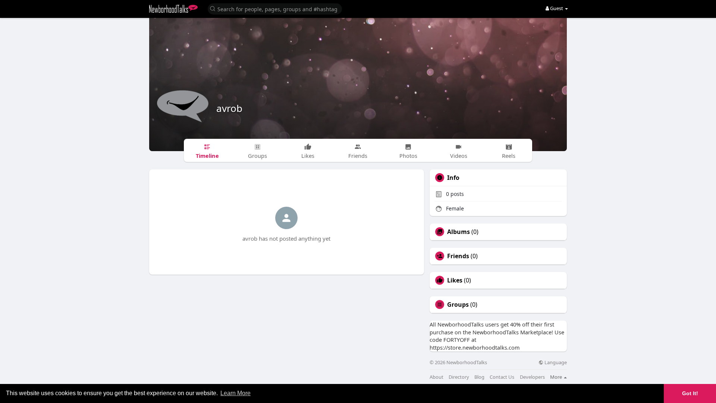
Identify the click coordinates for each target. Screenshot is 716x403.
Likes (454, 280)
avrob (229, 108)
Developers (532, 377)
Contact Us (502, 377)
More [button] (556, 377)
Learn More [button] (235, 393)
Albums (458, 232)
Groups (458, 304)
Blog (479, 377)
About (436, 377)
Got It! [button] (690, 393)
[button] (275, 8)
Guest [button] (556, 8)
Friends (458, 256)
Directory (459, 377)
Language (555, 362)
